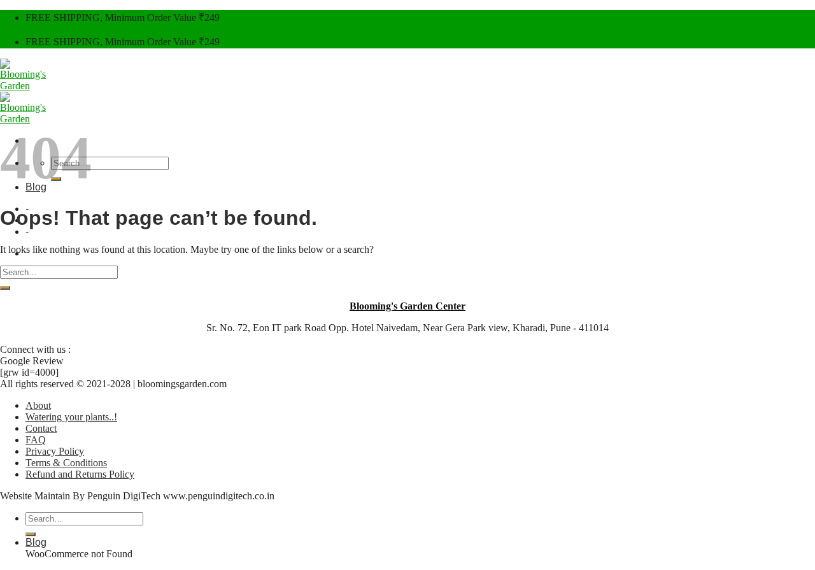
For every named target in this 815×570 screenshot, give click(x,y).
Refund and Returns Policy (79, 474)
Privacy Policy (54, 451)
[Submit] (5, 288)
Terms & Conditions (66, 462)
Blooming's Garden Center (407, 306)
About (38, 405)
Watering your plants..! (71, 416)
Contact (41, 428)
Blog (35, 542)
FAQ (35, 439)
